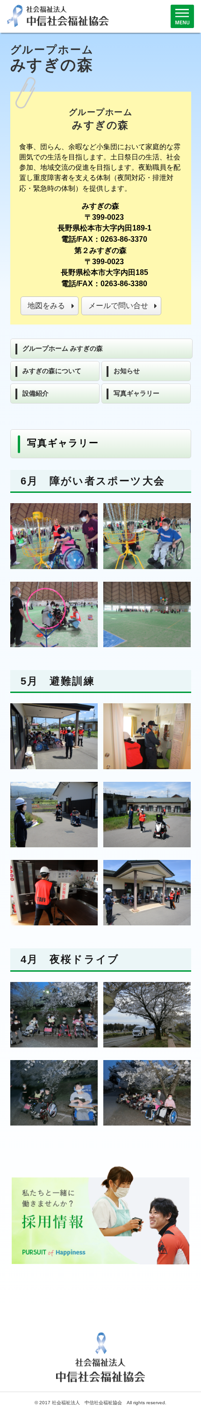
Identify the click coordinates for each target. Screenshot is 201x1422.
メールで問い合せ (118, 306)
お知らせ (127, 371)
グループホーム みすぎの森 (62, 348)
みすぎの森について (51, 371)
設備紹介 (35, 393)
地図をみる (46, 306)
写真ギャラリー (136, 393)
